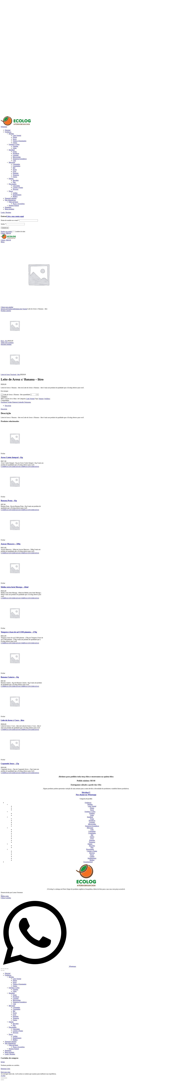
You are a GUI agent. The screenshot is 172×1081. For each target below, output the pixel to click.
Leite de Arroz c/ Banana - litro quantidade (16, 394)
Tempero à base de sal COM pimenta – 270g (19, 632)
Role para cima (5, 1072)
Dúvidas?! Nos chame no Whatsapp (86, 793)
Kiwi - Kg (4, 341)
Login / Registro (10, 1054)
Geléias (92, 856)
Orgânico (47, 398)
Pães (92, 847)
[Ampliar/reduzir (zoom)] (7, 968)
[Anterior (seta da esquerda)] (1, 970)
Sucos (92, 810)
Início (2, 309)
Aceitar (3, 1076)
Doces (92, 855)
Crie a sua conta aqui (15, 216)
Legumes (92, 822)
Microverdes (92, 824)
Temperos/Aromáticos (92, 826)
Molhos (92, 860)
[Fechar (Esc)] (1, 968)
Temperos (92, 842)
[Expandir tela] (5, 968)
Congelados (92, 833)
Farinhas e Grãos (90, 811)
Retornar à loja (5, 1069)
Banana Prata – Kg (9, 501)
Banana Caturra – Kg (10, 677)
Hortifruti (90, 817)
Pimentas (92, 840)
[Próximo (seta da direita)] (3, 970)
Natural (41, 398)
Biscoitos (92, 846)
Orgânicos (10, 309)
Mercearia (90, 828)
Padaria (90, 844)
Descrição (8, 405)
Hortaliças (92, 820)
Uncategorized (88, 862)
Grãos (92, 815)
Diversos (92, 853)
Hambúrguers (92, 858)
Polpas (92, 808)
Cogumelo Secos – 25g (10, 763)
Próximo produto (6, 344)
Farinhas (92, 813)
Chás (92, 829)
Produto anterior (6, 311)
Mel (92, 835)
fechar (3, 1062)
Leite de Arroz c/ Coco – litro (12, 720)
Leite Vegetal (23, 309)
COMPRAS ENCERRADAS (20, 466)
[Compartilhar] (3, 968)
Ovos (92, 838)
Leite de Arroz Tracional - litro (10, 374)
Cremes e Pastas (92, 851)
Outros (92, 837)
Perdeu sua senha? (6, 231)
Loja (5, 309)
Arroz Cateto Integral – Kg (12, 457)
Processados (90, 849)
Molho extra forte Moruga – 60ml (14, 587)
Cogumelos (92, 831)
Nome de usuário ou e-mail (10, 220)
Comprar (4, 396)
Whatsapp (4, 127)
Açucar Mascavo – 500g (10, 544)
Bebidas (16, 309)
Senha (3, 224)
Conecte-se (5, 228)
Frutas (92, 819)
